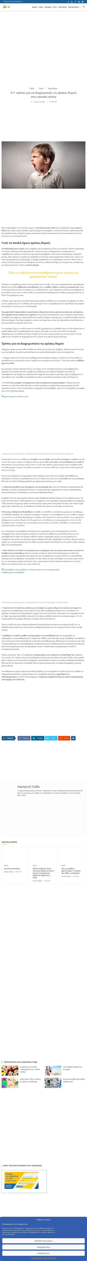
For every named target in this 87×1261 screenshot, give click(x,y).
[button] (84, 7)
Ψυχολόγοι (52, 88)
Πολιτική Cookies (36, 1258)
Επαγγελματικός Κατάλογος (12, 1)
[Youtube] (82, 1)
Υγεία (41, 88)
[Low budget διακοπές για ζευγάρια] (53, 1071)
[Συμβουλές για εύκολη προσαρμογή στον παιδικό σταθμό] (10, 1071)
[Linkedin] (72, 1)
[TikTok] (75, 1)
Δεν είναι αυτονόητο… (12, 868)
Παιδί (32, 88)
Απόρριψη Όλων (43, 1247)
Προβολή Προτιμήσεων (43, 1241)
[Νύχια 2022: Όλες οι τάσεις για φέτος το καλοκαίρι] (10, 1083)
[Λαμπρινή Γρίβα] (9, 791)
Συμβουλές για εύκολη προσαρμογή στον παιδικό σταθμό (30, 1069)
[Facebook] (68, 1)
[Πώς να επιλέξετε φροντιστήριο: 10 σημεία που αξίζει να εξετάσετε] (72, 855)
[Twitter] (79, 1)
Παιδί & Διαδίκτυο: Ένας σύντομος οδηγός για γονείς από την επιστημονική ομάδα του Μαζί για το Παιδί (43, 873)
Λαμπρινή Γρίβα (39, 102)
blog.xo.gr (37, 1230)
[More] (73, 738)
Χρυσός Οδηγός (8, 872)
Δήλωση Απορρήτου (49, 1258)
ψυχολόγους (62, 674)
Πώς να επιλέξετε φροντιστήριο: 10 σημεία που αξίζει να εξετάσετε (70, 870)
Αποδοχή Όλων (43, 1253)
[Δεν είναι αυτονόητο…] (15, 855)
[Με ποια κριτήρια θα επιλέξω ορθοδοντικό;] (53, 1083)
